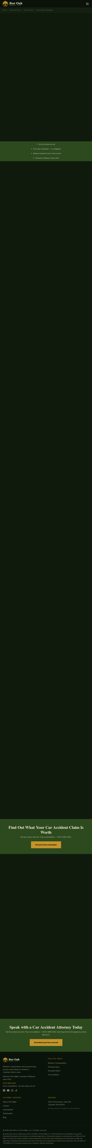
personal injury (32, 414)
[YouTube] (8, 1091)
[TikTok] (16, 1091)
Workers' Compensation (57, 1063)
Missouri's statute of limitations (25, 714)
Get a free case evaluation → (19, 65)
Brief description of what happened (22, 114)
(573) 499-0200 (47, 65)
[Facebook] (4, 1091)
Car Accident (28, 10)
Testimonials (7, 1113)
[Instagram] (12, 1091)
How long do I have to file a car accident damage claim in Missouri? (46, 883)
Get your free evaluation (46, 845)
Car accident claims (11, 187)
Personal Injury (15, 10)
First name (11, 87)
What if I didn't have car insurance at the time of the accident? (46, 899)
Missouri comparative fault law (38, 190)
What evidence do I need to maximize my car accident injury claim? (46, 906)
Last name (51, 87)
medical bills (63, 494)
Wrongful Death (54, 1071)
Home (4, 10)
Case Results (8, 1110)
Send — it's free (46, 130)
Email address (12, 105)
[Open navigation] (87, 4)
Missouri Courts (35, 702)
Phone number (12, 96)
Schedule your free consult (46, 1042)
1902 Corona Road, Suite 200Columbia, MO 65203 (59, 1103)
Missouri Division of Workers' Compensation (66, 403)
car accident (43, 664)
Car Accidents (53, 1075)
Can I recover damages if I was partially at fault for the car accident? (46, 891)
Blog (4, 1117)
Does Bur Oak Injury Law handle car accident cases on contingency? (46, 914)
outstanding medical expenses (22, 46)
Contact (6, 1106)
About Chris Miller (10, 1102)
